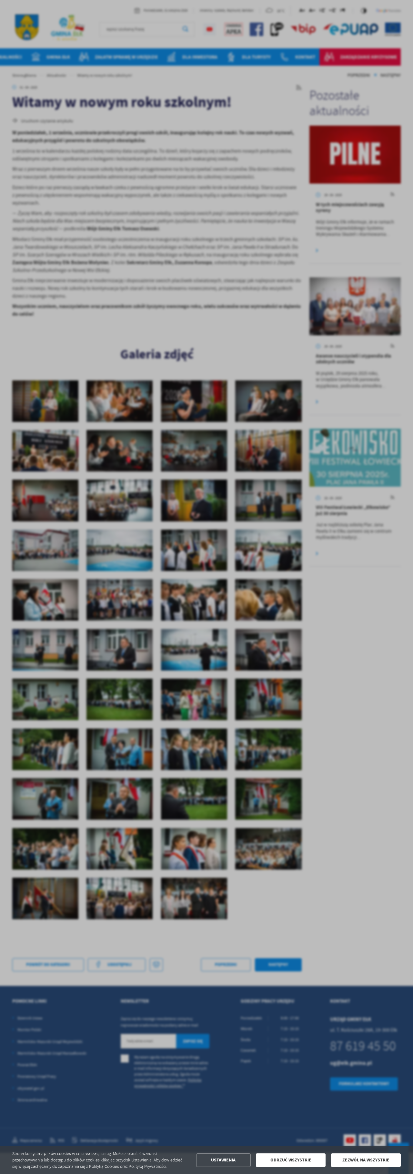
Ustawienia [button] (223, 1160)
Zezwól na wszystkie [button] (365, 1160)
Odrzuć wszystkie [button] (290, 1160)
